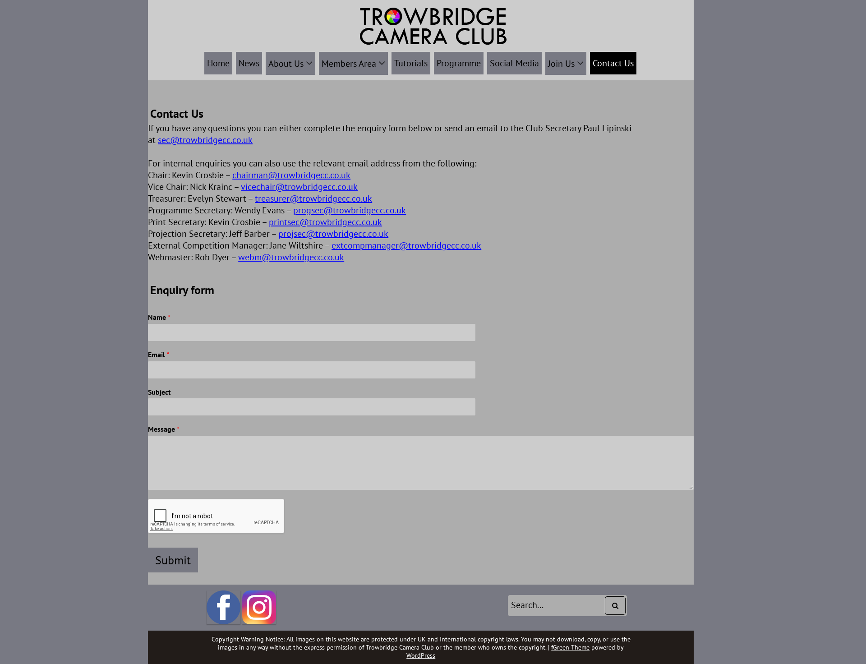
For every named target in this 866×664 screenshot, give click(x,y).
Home (218, 63)
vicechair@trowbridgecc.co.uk (299, 187)
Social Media (514, 63)
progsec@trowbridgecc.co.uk (349, 210)
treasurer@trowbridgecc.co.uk (313, 198)
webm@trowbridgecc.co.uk (291, 257)
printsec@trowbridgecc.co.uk (325, 222)
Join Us (561, 63)
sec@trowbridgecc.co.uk (205, 140)
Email (159, 354)
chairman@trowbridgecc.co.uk (291, 175)
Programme (459, 63)
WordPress (420, 655)
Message (164, 428)
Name (159, 317)
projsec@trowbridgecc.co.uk (333, 234)
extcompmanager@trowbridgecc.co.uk (406, 245)
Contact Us (613, 63)
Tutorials (411, 63)
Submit (173, 560)
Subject (159, 392)
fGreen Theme (570, 647)
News (249, 63)
